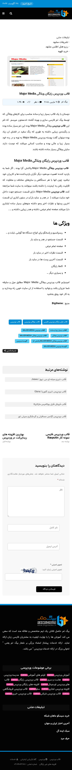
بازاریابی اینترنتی (27, 759)
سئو (35, 689)
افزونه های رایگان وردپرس (23, 684)
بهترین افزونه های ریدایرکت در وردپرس (15, 438)
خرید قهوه (63, 51)
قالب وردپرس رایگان (25, 680)
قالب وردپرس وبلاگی (58, 168)
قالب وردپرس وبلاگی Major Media (33, 335)
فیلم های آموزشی (33, 675)
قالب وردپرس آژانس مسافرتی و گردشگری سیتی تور (42, 417)
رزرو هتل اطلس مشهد (57, 47)
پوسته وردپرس (21, 341)
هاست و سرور (51, 680)
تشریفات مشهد (60, 42)
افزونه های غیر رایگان (47, 764)
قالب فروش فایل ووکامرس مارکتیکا (49, 404)
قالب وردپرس (58, 126)
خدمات (13, 759)
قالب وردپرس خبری (19, 694)
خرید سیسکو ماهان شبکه (56, 716)
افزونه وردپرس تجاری (55, 689)
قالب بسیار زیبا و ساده (58, 330)
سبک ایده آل (63, 731)
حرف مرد (65, 739)
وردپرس (42, 759)
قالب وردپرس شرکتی (47, 694)
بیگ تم (64, 102)
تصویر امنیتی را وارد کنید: (52, 569)
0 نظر (36, 102)
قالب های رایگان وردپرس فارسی (55, 322)
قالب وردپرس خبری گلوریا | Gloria (50, 392)
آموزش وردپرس (58, 675)
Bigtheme (57, 303)
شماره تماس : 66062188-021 (25, 764)
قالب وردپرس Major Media (33, 330)
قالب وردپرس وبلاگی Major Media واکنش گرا (49, 341)
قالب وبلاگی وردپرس (32, 322)
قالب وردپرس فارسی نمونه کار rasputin (57, 438)
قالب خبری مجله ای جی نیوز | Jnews (48, 379)
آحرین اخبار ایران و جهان (57, 723)
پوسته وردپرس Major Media (55, 346)
